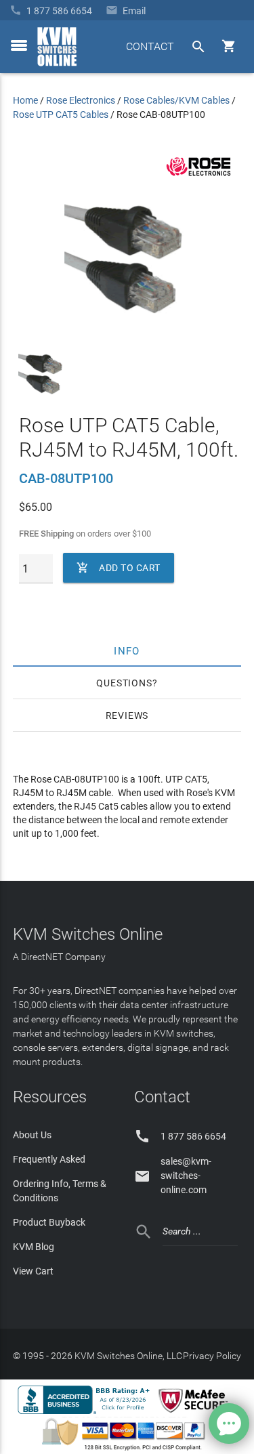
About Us (32, 1134)
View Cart (33, 1271)
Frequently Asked (49, 1159)
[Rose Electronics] (198, 176)
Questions (124, 683)
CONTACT (150, 46)
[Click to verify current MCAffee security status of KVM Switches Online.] (195, 1413)
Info (127, 650)
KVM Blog (33, 1246)
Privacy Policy (212, 1355)
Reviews (127, 715)
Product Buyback (49, 1222)
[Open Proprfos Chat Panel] (229, 1423)
